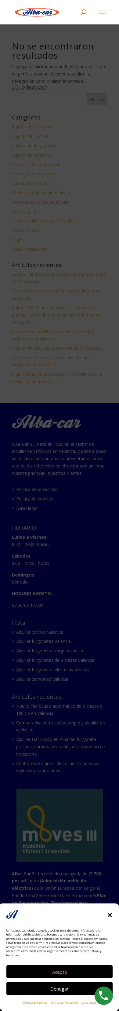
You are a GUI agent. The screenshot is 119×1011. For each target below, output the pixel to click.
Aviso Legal (88, 1003)
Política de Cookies (35, 1003)
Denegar (59, 989)
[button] (110, 915)
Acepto (59, 972)
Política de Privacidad (64, 1003)
